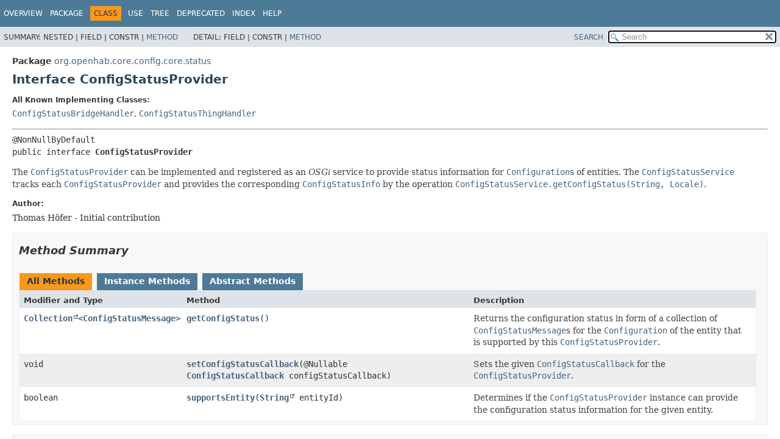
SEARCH (588, 37)
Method (162, 37)
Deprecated (201, 13)
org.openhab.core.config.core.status (132, 61)
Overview (23, 13)
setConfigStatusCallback (242, 364)
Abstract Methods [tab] (253, 281)
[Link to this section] (137, 250)
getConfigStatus (223, 318)
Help (272, 13)
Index (243, 13)
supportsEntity (220, 397)
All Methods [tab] (56, 281)
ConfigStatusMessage (129, 318)
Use (135, 13)
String (274, 397)
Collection (48, 318)
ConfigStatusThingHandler (197, 113)
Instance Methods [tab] (147, 281)
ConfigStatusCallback (235, 375)
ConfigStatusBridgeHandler (73, 113)
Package (66, 13)
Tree (160, 13)
